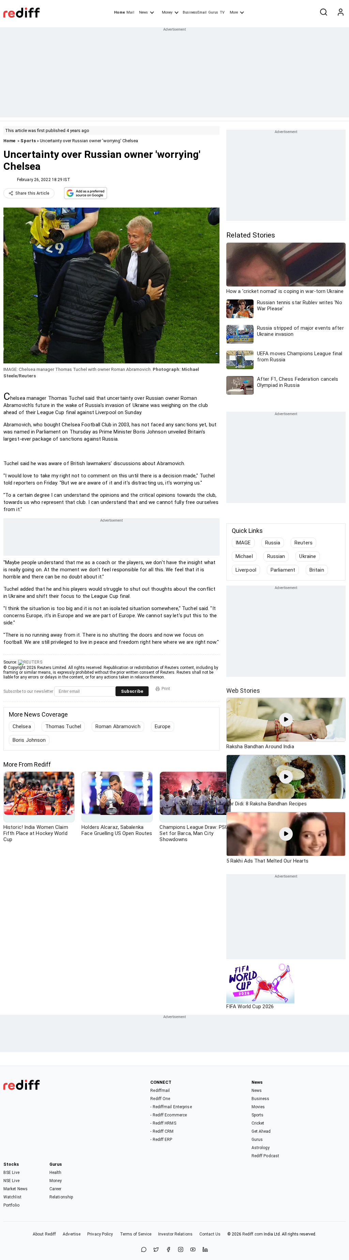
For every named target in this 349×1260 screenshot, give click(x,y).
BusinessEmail (195, 12)
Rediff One (160, 1098)
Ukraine (307, 556)
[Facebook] (168, 1250)
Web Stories (243, 690)
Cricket (258, 1123)
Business (261, 1098)
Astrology (261, 1147)
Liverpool (246, 570)
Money (167, 12)
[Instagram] (180, 1250)
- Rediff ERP (161, 1139)
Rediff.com (252, 1234)
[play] (286, 719)
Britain (316, 570)
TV (222, 12)
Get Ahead (261, 1131)
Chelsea (22, 726)
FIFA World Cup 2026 (250, 1006)
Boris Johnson (29, 740)
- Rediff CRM (161, 1131)
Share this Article (32, 193)
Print (166, 688)
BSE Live (11, 1172)
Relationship (61, 1197)
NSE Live (11, 1180)
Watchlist (12, 1197)
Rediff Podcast (265, 1155)
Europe (163, 726)
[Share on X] (156, 1250)
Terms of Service (136, 1234)
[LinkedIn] (205, 1250)
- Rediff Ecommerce (168, 1115)
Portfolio (11, 1205)
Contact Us (210, 1234)
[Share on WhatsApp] (144, 1250)
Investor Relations (175, 1234)
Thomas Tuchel (63, 726)
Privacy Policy (100, 1234)
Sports (28, 140)
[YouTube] (193, 1250)
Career (55, 1189)
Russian (276, 556)
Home (119, 12)
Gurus (213, 12)
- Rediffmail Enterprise (171, 1106)
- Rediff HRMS (163, 1123)
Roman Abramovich (117, 726)
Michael (244, 556)
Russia (272, 543)
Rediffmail (160, 1090)
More (234, 12)
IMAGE (243, 543)
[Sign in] (340, 12)
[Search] (323, 12)
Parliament (283, 570)
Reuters (303, 543)
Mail (130, 12)
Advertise (71, 1234)
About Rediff (44, 1234)
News (143, 12)
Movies (258, 1106)
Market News (15, 1189)
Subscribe (132, 691)
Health (55, 1172)
